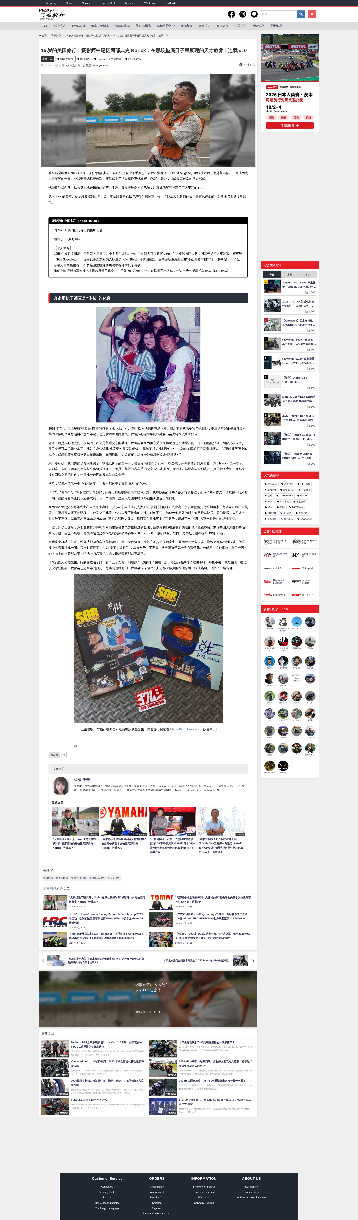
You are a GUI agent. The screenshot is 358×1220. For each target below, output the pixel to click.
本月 (308, 274)
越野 (270, 495)
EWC (270, 501)
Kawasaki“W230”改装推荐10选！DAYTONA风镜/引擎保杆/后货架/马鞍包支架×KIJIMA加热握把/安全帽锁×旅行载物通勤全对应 (299, 361)
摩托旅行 (222, 25)
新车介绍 (272, 519)
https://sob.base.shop (185, 729)
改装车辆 (284, 501)
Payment (157, 1208)
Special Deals (108, 3)
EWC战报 (78, 25)
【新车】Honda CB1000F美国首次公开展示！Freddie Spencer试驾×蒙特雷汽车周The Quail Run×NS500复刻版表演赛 (299, 437)
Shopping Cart (156, 1197)
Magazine (87, 3)
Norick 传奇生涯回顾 (109, 59)
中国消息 (240, 25)
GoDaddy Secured (204, 1203)
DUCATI (272, 513)
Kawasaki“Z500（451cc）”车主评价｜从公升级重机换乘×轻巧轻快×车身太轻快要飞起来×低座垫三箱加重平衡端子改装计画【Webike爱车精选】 (299, 342)
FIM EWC (170, 3)
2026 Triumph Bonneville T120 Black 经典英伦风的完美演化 (298, 418)
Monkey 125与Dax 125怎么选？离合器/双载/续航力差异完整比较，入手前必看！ (298, 399)
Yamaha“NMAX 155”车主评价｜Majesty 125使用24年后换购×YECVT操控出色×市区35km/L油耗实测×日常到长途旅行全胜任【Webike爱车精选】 (298, 285)
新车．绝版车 (100, 25)
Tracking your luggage (107, 1208)
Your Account (157, 1192)
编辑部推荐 (122, 25)
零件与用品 (143, 25)
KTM (270, 507)
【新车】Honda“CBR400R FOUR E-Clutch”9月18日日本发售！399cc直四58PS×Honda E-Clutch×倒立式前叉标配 (298, 456)
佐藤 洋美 (249, 64)
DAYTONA (297, 507)
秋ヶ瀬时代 (134, 59)
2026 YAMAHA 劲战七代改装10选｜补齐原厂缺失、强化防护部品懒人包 (298, 304)
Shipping (156, 1203)
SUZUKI (272, 490)
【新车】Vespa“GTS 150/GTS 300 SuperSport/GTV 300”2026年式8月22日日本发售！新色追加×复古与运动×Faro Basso (298, 380)
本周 (290, 274)
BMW (282, 507)
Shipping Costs (107, 1192)
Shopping (51, 3)
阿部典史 (85, 59)
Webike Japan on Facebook (251, 1197)
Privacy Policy (251, 1192)
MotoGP (304, 495)
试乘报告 (288, 484)
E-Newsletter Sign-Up (203, 1186)
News (69, 3)
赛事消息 (205, 25)
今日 (271, 274)
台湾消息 (258, 25)
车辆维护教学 (166, 25)
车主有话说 (301, 501)
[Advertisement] (290, 163)
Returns (107, 1197)
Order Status (157, 1186)
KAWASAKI (306, 519)
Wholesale (150, 3)
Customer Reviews (204, 1192)
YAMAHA (272, 484)
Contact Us (107, 1186)
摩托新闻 (187, 25)
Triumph (306, 490)
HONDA (287, 513)
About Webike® (251, 1186)
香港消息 (276, 25)
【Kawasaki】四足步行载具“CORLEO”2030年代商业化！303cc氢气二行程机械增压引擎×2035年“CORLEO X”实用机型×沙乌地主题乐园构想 (299, 323)
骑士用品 (288, 519)
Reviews (129, 3)
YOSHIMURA (286, 495)
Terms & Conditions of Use (157, 1213)
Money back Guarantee (107, 1203)
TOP (45, 25)
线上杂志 (60, 25)
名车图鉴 (303, 513)
